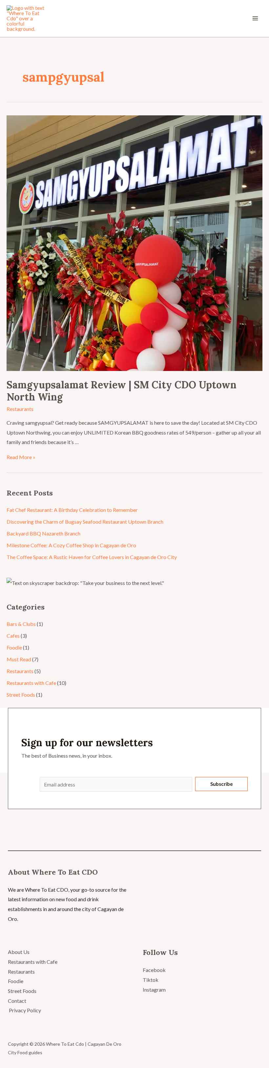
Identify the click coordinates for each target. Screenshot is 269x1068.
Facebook (154, 970)
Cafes (13, 635)
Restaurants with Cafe (31, 683)
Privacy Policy (24, 1010)
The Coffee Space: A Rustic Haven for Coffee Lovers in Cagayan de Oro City (92, 557)
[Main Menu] (255, 18)
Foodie (14, 647)
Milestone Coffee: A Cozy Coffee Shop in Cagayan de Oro (71, 545)
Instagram (154, 989)
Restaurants (20, 409)
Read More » (21, 457)
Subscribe (221, 784)
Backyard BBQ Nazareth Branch (43, 533)
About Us (19, 952)
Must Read (19, 659)
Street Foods (21, 694)
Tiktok (150, 980)
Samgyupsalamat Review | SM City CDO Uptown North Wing (122, 391)
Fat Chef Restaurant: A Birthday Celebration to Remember (72, 510)
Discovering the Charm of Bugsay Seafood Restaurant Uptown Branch (85, 521)
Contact (17, 1001)
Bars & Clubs (21, 624)
